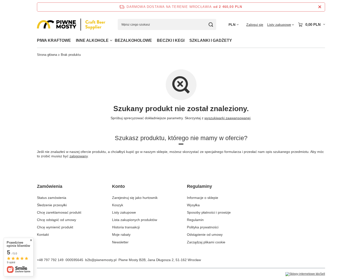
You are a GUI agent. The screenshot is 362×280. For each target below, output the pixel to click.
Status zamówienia (51, 198)
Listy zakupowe (124, 212)
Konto (118, 186)
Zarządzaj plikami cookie (206, 242)
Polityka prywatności (202, 227)
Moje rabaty (121, 234)
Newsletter (120, 242)
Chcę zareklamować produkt (59, 212)
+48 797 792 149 (50, 260)
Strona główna (47, 55)
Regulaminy (199, 186)
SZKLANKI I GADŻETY (210, 40)
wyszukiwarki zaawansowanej (227, 118)
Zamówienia (49, 186)
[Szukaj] (210, 24)
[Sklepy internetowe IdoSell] (305, 274)
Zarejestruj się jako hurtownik (135, 198)
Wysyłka (193, 205)
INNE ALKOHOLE (92, 40)
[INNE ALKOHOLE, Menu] (111, 40)
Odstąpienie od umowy (205, 234)
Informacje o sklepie (202, 198)
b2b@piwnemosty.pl (100, 260)
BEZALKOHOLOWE (133, 40)
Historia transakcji (126, 227)
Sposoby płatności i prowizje (209, 212)
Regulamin (195, 220)
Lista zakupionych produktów (134, 220)
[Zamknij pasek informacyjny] (319, 7)
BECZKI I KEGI (170, 40)
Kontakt (43, 234)
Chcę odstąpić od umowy (56, 220)
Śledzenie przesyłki (52, 205)
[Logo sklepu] (71, 24)
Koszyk (117, 205)
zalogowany (78, 156)
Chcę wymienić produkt (55, 227)
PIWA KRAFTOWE (54, 40)
